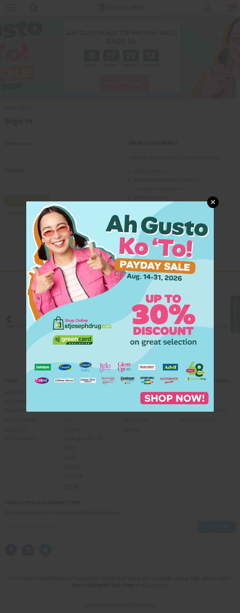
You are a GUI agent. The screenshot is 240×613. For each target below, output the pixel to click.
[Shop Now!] (120, 306)
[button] (213, 202)
